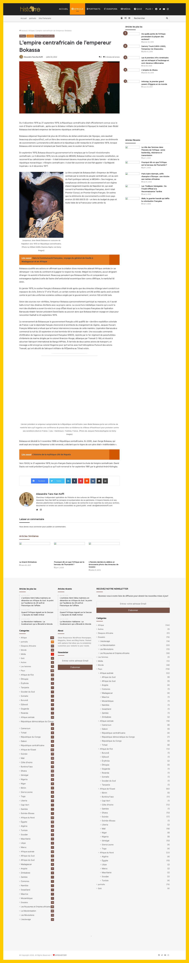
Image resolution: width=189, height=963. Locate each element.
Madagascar (26, 864)
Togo (23, 796)
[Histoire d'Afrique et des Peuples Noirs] (30, 9)
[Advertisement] (147, 114)
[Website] (37, 509)
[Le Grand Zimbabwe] (34, 551)
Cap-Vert (25, 805)
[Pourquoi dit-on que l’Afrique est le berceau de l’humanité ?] (69, 551)
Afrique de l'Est (27, 675)
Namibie (24, 885)
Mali (23, 758)
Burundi (24, 700)
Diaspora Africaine (28, 646)
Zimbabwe (25, 873)
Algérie (24, 826)
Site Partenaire (45, 18)
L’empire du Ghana (149, 70)
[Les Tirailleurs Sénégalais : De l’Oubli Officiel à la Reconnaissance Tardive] (132, 189)
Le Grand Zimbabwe (28, 562)
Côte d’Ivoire (26, 762)
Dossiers (24, 902)
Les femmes (26, 666)
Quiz (139, 9)
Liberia (24, 800)
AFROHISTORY (61, 955)
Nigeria (24, 779)
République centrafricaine (44, 36)
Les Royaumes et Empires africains (35, 906)
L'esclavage (26, 919)
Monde (23, 650)
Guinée (24, 754)
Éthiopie (24, 679)
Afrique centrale (27, 717)
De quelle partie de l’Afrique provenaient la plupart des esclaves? (153, 36)
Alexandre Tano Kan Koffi (33, 57)
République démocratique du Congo (37, 721)
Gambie (24, 809)
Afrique (78, 9)
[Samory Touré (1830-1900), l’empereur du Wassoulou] (132, 50)
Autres (23, 662)
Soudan (24, 834)
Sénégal (24, 775)
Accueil (63, 9)
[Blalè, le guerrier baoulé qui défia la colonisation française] (132, 202)
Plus (148, 9)
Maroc (23, 847)
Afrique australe (27, 851)
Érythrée (25, 683)
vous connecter (35, 527)
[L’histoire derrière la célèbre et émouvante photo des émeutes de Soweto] (104, 551)
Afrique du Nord (28, 817)
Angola (24, 868)
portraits (94, 9)
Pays (23, 671)
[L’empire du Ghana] (132, 73)
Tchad (23, 732)
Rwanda (24, 713)
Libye (23, 843)
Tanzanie (25, 687)
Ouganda (25, 708)
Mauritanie (25, 839)
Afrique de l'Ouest (28, 750)
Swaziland (25, 890)
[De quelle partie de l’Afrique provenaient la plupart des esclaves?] (132, 37)
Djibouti (24, 704)
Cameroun (25, 728)
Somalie (24, 696)
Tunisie (24, 830)
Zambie (24, 877)
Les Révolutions (27, 915)
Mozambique (27, 898)
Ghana (24, 771)
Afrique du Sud (27, 856)
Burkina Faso (27, 766)
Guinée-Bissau (27, 813)
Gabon (24, 741)
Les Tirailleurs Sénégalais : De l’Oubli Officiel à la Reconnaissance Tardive (153, 189)
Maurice (24, 894)
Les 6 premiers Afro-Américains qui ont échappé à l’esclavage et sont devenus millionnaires (155, 60)
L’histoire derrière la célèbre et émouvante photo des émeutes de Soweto (103, 564)
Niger (23, 783)
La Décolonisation (28, 911)
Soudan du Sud (28, 692)
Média (126, 9)
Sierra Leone (27, 792)
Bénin (23, 788)
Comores (25, 881)
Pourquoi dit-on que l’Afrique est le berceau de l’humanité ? (69, 563)
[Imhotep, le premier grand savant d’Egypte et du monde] (132, 85)
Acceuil (24, 30)
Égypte (24, 822)
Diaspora (111, 9)
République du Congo (31, 737)
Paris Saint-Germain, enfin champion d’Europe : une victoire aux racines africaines (155, 176)
